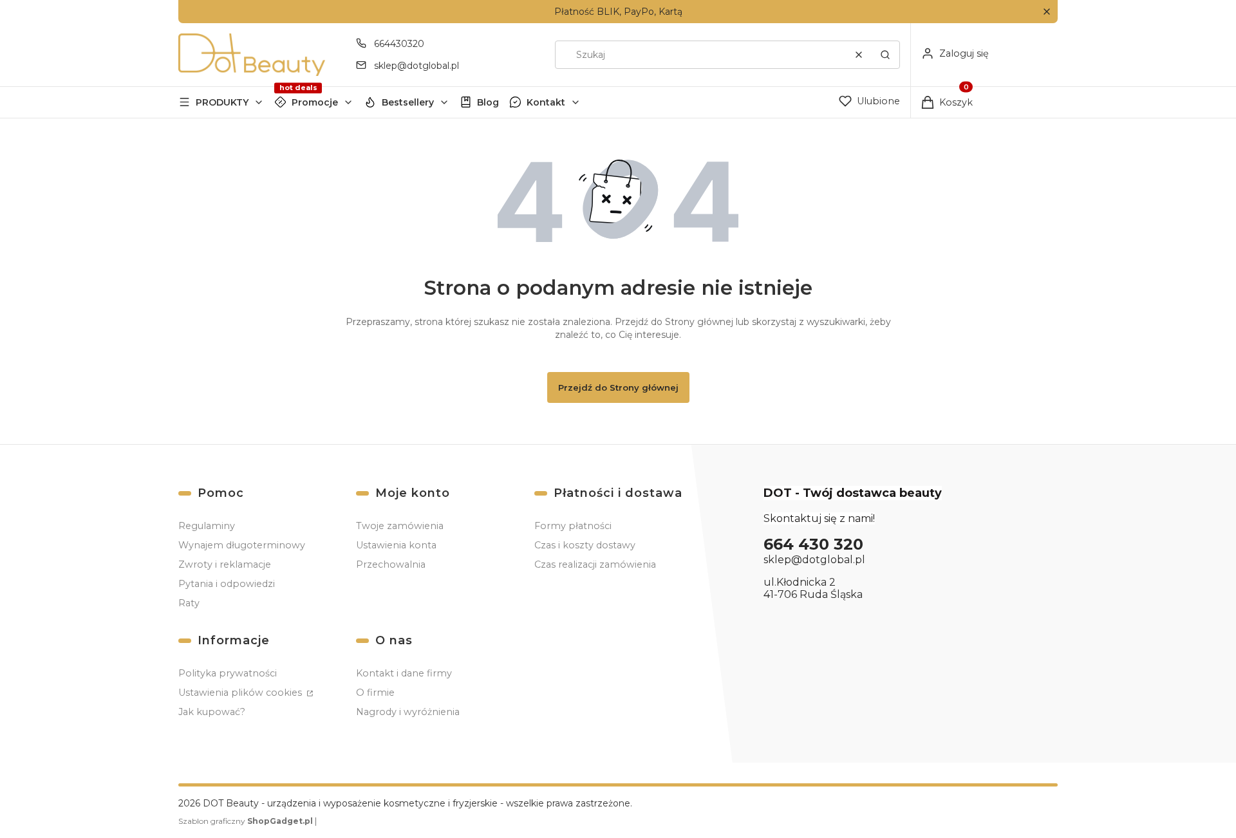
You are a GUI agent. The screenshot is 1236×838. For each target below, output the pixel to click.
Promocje (315, 102)
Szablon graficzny (245, 821)
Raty (189, 603)
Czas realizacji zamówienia (595, 564)
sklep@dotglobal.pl (416, 65)
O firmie (375, 692)
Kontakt (546, 102)
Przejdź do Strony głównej (618, 387)
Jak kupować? (211, 712)
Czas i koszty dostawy (584, 545)
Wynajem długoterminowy (241, 545)
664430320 (399, 44)
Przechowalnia (391, 564)
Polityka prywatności (227, 673)
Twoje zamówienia (400, 526)
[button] (1046, 12)
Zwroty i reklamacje (224, 564)
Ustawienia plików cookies (241, 692)
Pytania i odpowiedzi (226, 584)
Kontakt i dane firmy (404, 673)
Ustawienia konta (396, 545)
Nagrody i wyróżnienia (408, 712)
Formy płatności (573, 526)
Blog (488, 102)
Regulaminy (206, 526)
